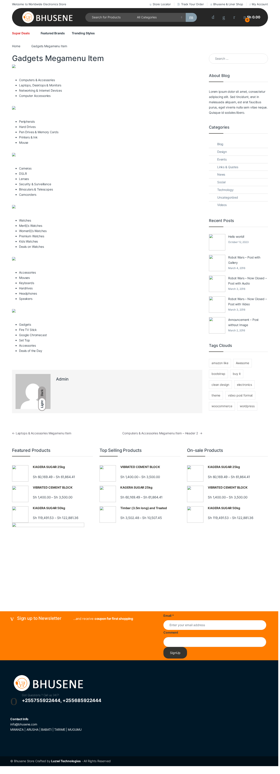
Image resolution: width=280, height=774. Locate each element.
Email (168, 615)
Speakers (25, 299)
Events (222, 159)
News (221, 174)
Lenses (24, 179)
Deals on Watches (31, 246)
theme (216, 395)
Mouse (23, 142)
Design (222, 152)
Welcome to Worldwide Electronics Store (39, 4)
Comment (170, 632)
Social (221, 182)
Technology (225, 190)
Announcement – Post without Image (243, 322)
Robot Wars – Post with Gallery (244, 259)
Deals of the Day (30, 351)
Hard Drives (27, 127)
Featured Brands (53, 33)
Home (16, 46)
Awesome (242, 363)
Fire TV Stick (28, 330)
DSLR (23, 173)
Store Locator (162, 4)
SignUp (175, 653)
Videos (222, 205)
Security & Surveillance (35, 184)
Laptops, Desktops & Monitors (40, 85)
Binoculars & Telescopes (36, 189)
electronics (244, 384)
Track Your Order (192, 4)
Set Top (24, 340)
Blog (220, 144)
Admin (62, 379)
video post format (240, 395)
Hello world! (236, 236)
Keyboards (26, 283)
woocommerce (222, 406)
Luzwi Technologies (65, 761)
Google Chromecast (33, 335)
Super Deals (21, 33)
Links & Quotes (227, 167)
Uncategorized (227, 197)
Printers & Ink (28, 137)
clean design (220, 384)
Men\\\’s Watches (30, 225)
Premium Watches (31, 236)
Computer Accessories (35, 96)
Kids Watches (28, 241)
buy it (237, 374)
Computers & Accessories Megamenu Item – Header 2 (162, 433)
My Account (260, 4)
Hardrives (26, 288)
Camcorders (27, 194)
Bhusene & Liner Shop (228, 4)
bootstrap (218, 374)
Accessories (27, 345)
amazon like (220, 363)
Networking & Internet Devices (40, 90)
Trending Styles (83, 33)
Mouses (24, 278)
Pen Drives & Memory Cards (38, 132)
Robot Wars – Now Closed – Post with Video (247, 301)
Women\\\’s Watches (32, 231)
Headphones (28, 293)
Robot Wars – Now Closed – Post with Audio (247, 280)
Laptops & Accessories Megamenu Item (41, 433)
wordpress (247, 406)
